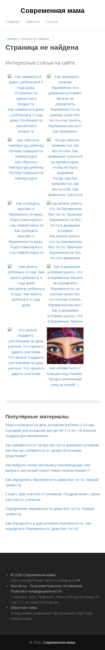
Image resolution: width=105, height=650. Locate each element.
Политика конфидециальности (36, 591)
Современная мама (52, 10)
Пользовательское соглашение (56, 585)
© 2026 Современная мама (32, 575)
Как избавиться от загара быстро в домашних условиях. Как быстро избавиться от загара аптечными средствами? (52, 450)
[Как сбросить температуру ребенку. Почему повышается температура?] (26, 156)
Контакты (18, 585)
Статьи (52, 21)
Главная (12, 21)
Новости (32, 21)
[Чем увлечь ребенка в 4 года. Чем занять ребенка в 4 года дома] (26, 283)
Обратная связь (23, 607)
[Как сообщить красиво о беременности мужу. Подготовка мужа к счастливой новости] (26, 225)
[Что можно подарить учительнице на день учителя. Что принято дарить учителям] (26, 352)
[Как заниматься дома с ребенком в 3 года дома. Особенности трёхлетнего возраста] (26, 104)
